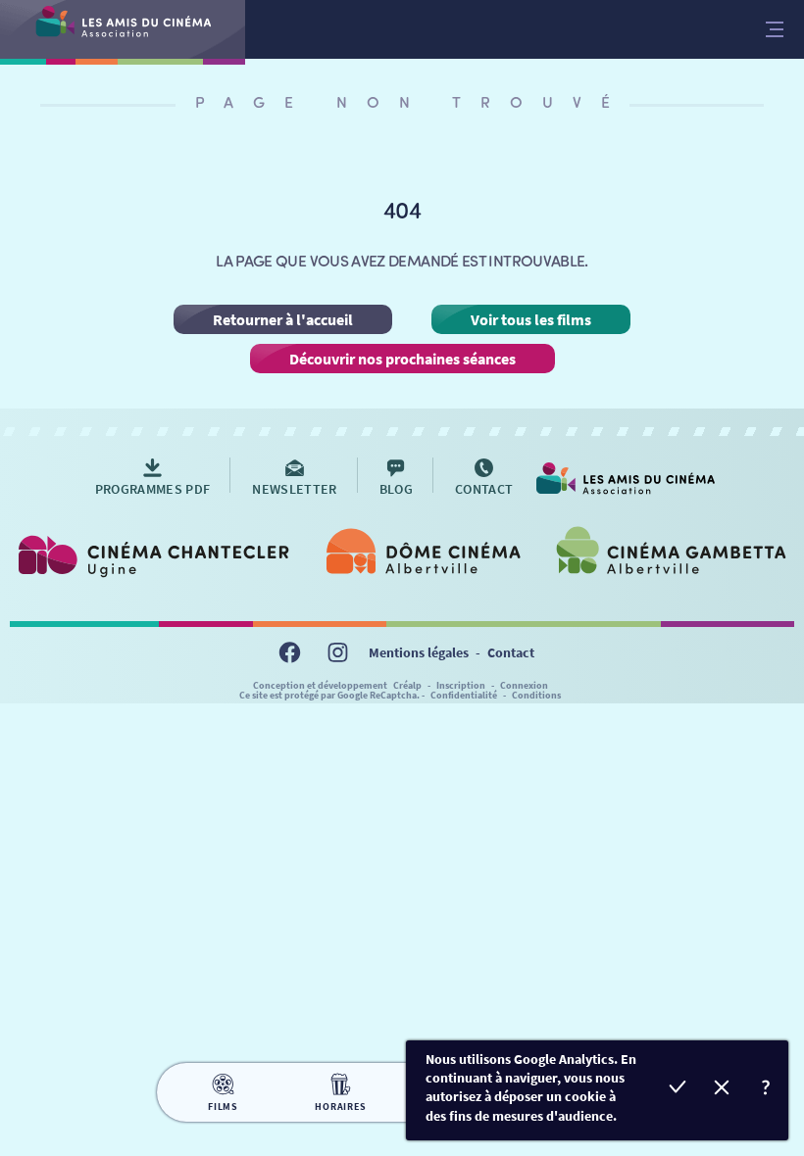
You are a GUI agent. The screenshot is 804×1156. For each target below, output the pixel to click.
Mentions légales (419, 652)
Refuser (722, 1090)
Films (223, 1106)
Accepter (678, 1090)
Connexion (524, 685)
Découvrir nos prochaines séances (402, 358)
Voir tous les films (531, 319)
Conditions (536, 695)
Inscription (460, 685)
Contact (510, 652)
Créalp (407, 685)
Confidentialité (463, 695)
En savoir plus (766, 1090)
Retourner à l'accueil (283, 319)
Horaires (340, 1106)
